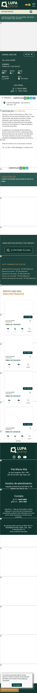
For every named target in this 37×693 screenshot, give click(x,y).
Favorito (7, 98)
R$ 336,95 (24, 79)
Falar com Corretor (10, 689)
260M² (6, 79)
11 (21, 89)
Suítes (12, 71)
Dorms (4, 71)
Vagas (20, 71)
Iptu (19, 76)
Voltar (27, 54)
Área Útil (5, 76)
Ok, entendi (16, 685)
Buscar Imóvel (7, 12)
